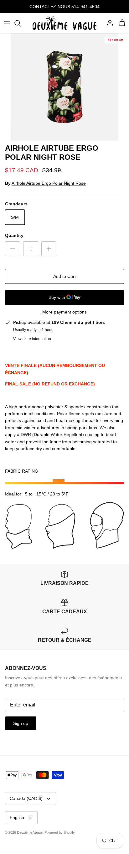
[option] (64, 87)
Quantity (14, 235)
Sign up (20, 723)
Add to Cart (64, 276)
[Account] (108, 23)
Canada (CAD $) (26, 798)
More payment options (64, 311)
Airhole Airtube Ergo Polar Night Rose (49, 183)
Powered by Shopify (59, 832)
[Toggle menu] (7, 23)
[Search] (21, 23)
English (17, 817)
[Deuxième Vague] (65, 23)
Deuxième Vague (30, 832)
